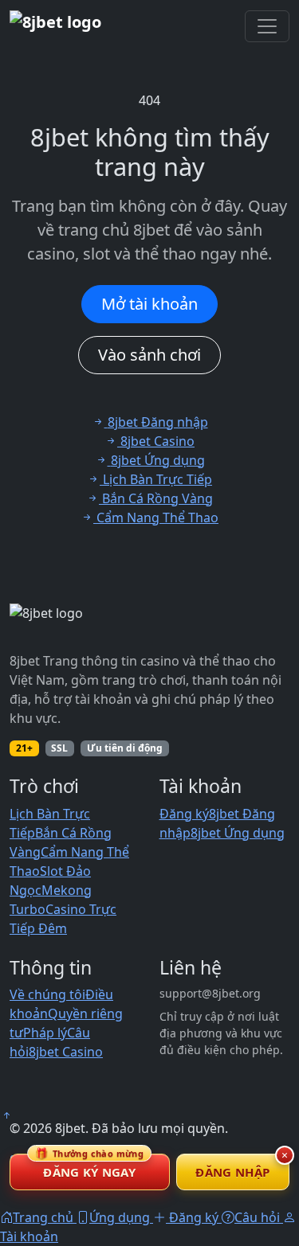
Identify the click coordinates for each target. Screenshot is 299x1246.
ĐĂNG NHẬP (232, 1172)
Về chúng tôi (47, 994)
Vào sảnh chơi (149, 354)
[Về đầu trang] (6, 1115)
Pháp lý (45, 1032)
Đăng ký (184, 813)
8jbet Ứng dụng (238, 833)
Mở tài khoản (149, 303)
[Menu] (267, 26)
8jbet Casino (66, 1051)
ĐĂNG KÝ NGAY (89, 1167)
